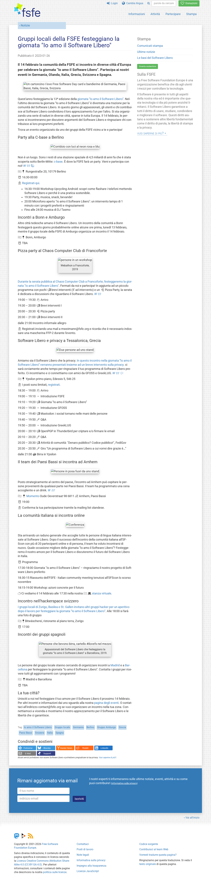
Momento (32, 496)
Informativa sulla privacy (91, 860)
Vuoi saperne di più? (107, 757)
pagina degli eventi (106, 702)
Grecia (122, 727)
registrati (54, 384)
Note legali (83, 854)
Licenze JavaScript (88, 871)
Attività (155, 14)
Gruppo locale (62, 727)
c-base (58, 161)
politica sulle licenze (54, 872)
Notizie (25, 25)
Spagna (60, 732)
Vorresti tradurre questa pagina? (158, 854)
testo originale (147, 864)
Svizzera (39, 732)
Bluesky (47, 748)
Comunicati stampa (150, 45)
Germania (78, 727)
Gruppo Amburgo (106, 727)
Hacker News (66, 748)
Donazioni (190, 3)
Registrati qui (30, 183)
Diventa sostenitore (147, 66)
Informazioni (136, 14)
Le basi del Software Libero (155, 57)
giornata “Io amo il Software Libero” (100, 99)
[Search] (148, 3)
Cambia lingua (134, 3)
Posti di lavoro (85, 849)
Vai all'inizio (192, 817)
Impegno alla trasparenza (91, 865)
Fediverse (28, 748)
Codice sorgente (148, 844)
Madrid (115, 665)
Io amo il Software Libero (38, 727)
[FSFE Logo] (27, 10)
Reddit (85, 748)
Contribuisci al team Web (153, 849)
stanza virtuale (101, 593)
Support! (47, 753)
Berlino (90, 727)
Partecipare (173, 14)
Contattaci (83, 844)
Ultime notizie (146, 52)
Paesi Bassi (25, 732)
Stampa (191, 14)
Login (114, 3)
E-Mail (28, 753)
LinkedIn (104, 748)
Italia (50, 732)
